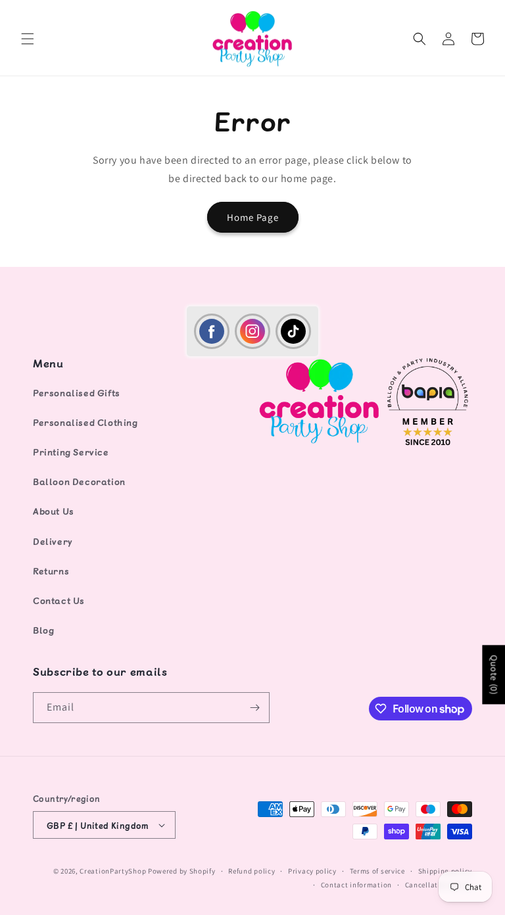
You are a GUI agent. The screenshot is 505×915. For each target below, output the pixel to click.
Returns (51, 571)
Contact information (356, 884)
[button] (27, 38)
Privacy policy (312, 871)
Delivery (53, 541)
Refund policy (251, 871)
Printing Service (71, 452)
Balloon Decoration (79, 481)
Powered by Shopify (182, 871)
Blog (43, 630)
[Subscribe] (254, 707)
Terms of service (377, 871)
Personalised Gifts (76, 393)
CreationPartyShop (113, 871)
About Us (53, 511)
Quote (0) (494, 674)
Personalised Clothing (85, 422)
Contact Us (59, 600)
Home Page (253, 217)
